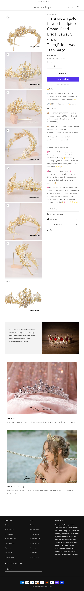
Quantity (49, 62)
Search (7, 525)
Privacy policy (9, 534)
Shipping (49, 58)
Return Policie (9, 557)
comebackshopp (39, 586)
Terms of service (10, 539)
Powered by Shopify (48, 586)
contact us (8, 552)
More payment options (63, 84)
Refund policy (9, 529)
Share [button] (51, 230)
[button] (6, 7)
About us (8, 548)
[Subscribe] (39, 569)
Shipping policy (10, 543)
